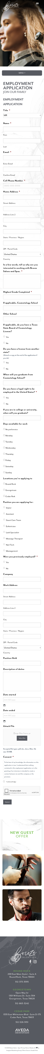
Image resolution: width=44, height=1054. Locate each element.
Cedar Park (10, 496)
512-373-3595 (22, 982)
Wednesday (11, 448)
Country (6, 259)
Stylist (8, 508)
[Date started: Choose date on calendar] (4, 705)
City (5, 226)
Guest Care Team (13, 520)
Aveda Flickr (34, 1050)
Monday (9, 435)
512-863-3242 (22, 1003)
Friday (8, 460)
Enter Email (8, 164)
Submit (7, 802)
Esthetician (11, 526)
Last (5, 147)
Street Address (9, 203)
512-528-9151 (22, 1022)
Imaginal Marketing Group (14, 1050)
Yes (7, 337)
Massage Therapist (14, 539)
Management (12, 551)
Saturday (9, 466)
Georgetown (11, 490)
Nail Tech (10, 545)
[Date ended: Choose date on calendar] (4, 721)
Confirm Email (9, 175)
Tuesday (9, 442)
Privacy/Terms (25, 1048)
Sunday (9, 472)
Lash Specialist (12, 532)
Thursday (10, 454)
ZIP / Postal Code (10, 249)
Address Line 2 (9, 215)
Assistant (10, 514)
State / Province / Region (13, 237)
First (5, 135)
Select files (22, 738)
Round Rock (11, 484)
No (7, 343)
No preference (12, 429)
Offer (22, 834)
